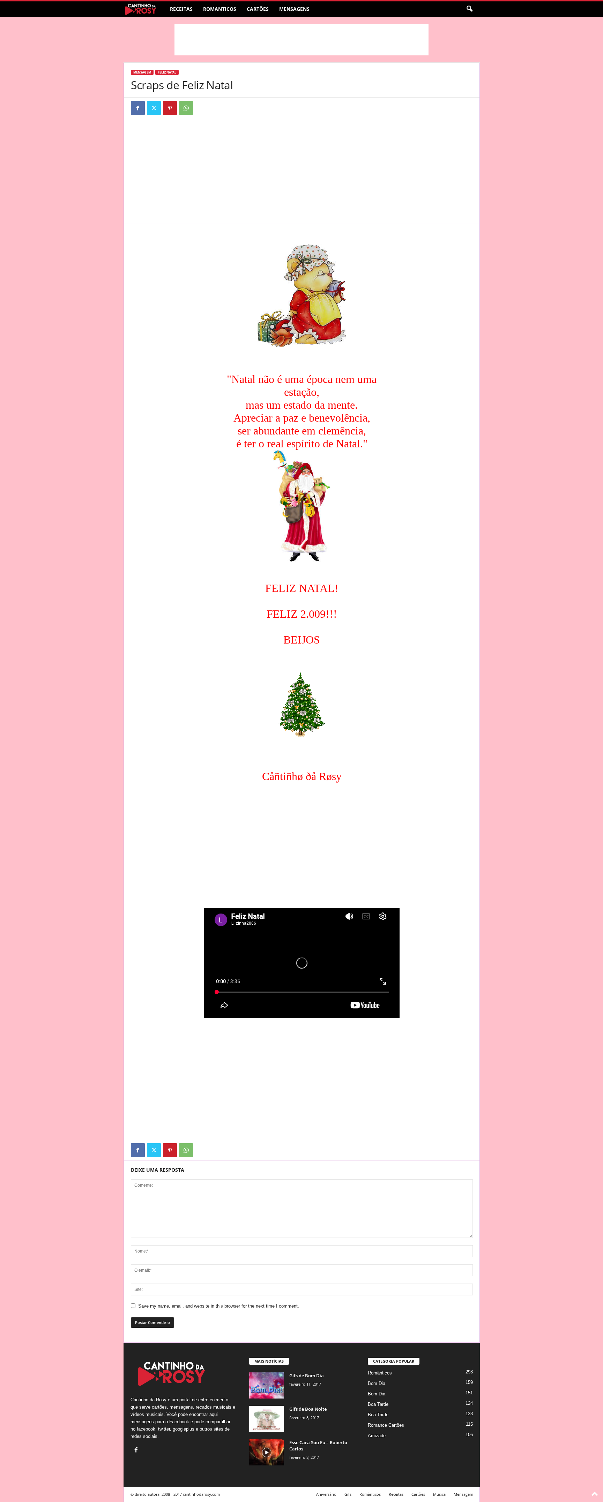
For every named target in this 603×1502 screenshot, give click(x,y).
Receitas (181, 9)
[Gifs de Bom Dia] (266, 1385)
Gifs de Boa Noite (308, 1409)
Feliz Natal (167, 72)
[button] (469, 9)
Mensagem (142, 72)
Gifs (347, 1494)
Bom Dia (376, 1383)
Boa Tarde (378, 1404)
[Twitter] (154, 108)
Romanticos (219, 9)
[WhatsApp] (186, 108)
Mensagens (294, 9)
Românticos (380, 1373)
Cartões (258, 9)
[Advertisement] (301, 39)
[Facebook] (138, 108)
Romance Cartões (386, 1425)
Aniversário (326, 1494)
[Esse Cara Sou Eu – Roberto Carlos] (266, 1452)
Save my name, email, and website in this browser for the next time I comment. (218, 1306)
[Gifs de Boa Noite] (266, 1419)
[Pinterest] (170, 108)
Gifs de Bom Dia (306, 1375)
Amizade (377, 1435)
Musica (439, 1494)
